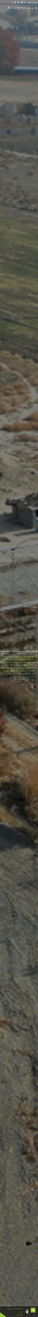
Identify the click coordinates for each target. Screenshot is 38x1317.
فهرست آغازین (33, 1310)
